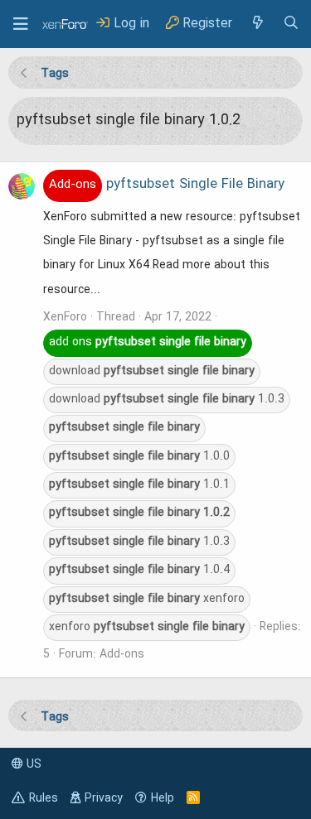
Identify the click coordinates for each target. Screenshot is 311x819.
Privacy (104, 798)
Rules (43, 798)
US (32, 764)
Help (162, 798)
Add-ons (122, 654)
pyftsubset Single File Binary (166, 184)
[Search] (291, 23)
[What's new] (257, 23)
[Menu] (20, 24)
